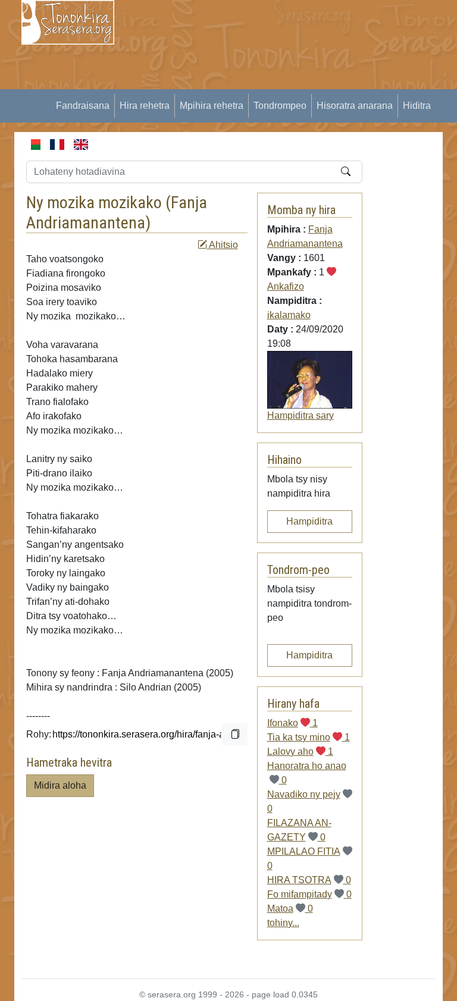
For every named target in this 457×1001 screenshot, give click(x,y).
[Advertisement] (293, 83)
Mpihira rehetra (211, 106)
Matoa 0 (290, 908)
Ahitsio (222, 245)
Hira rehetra (145, 106)
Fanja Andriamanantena (116, 213)
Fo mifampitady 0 (309, 894)
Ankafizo (285, 286)
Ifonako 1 (292, 723)
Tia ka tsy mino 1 (308, 737)
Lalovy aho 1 (300, 751)
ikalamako (289, 315)
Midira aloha (60, 785)
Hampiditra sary (300, 415)
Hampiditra (309, 521)
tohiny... (283, 923)
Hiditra (417, 106)
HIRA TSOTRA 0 (309, 880)
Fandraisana (82, 106)
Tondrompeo (279, 106)
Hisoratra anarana (355, 106)
